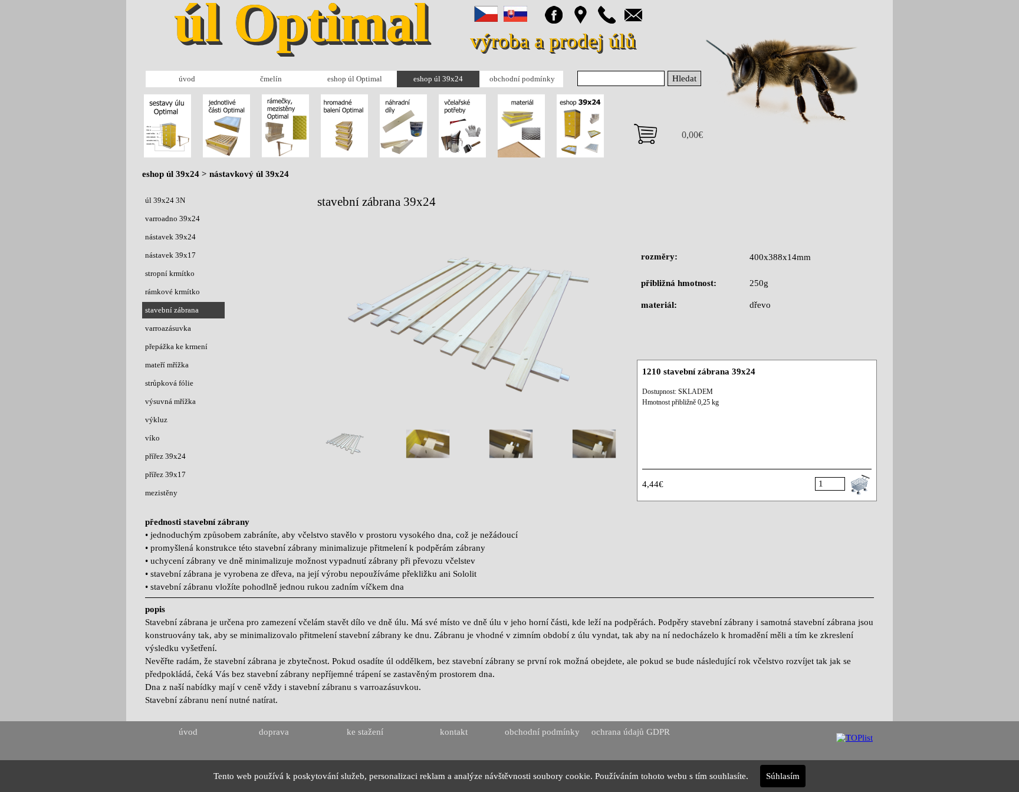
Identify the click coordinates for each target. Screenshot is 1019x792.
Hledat (684, 78)
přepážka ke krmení (176, 346)
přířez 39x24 (165, 456)
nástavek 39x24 (170, 236)
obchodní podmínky (522, 78)
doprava (274, 732)
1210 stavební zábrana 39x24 (698, 371)
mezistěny (161, 492)
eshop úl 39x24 (438, 78)
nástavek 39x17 (170, 255)
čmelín (271, 78)
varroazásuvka (168, 328)
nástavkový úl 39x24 (249, 174)
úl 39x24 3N (165, 200)
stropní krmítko (170, 273)
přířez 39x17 (165, 474)
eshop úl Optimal (354, 78)
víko (152, 437)
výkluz (156, 419)
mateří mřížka (167, 364)
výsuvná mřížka (170, 401)
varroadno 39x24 (172, 218)
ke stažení (365, 732)
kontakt (454, 732)
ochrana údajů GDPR (630, 732)
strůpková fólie (169, 383)
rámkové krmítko (172, 291)
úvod (187, 78)
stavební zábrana (172, 309)
